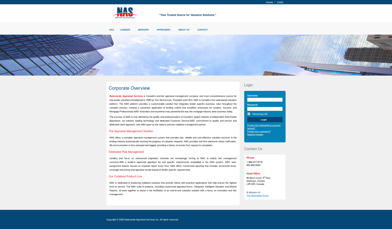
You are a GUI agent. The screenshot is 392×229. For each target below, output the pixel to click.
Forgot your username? (259, 131)
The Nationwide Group (257, 195)
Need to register (255, 134)
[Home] (125, 12)
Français (269, 2)
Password (252, 104)
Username (252, 95)
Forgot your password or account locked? (263, 127)
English (280, 2)
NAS (111, 30)
